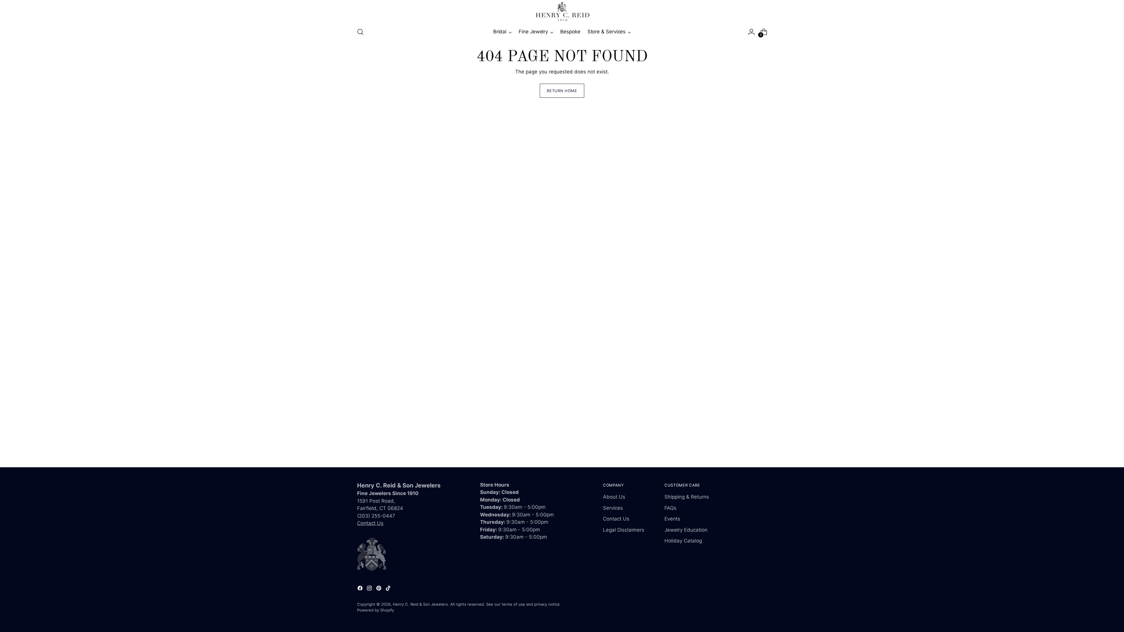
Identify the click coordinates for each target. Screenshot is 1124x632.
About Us (614, 497)
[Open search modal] (360, 32)
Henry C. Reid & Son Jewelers (420, 604)
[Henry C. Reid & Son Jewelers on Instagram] (369, 589)
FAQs (670, 508)
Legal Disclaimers (623, 530)
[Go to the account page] (751, 32)
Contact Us (370, 523)
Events (672, 519)
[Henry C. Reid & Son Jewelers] (562, 11)
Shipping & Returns (686, 497)
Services (613, 508)
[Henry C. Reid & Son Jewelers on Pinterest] (379, 589)
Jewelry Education (685, 530)
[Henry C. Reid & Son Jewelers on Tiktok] (388, 589)
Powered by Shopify (375, 610)
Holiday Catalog (683, 541)
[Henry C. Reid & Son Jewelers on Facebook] (360, 589)
